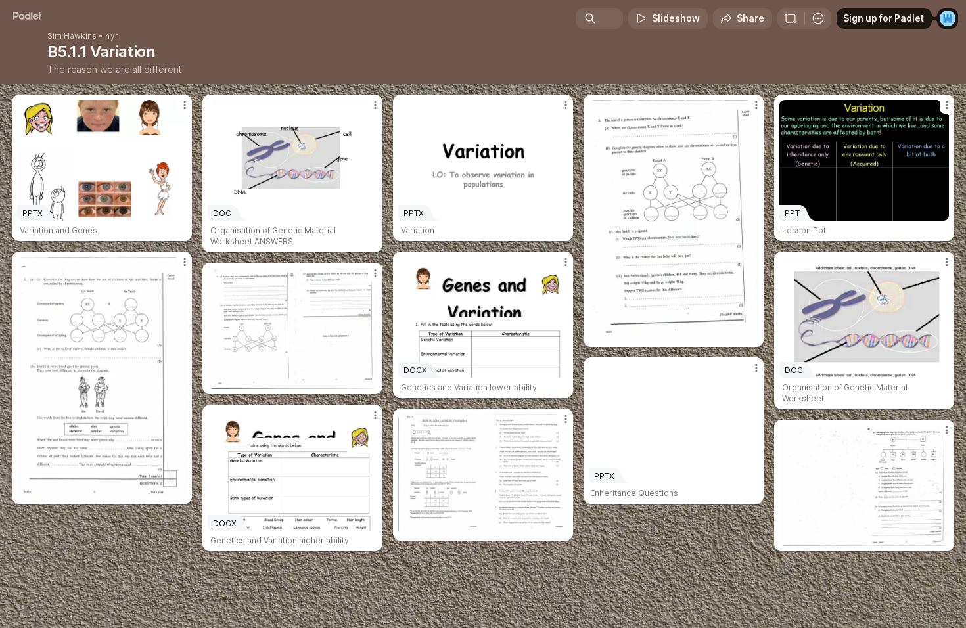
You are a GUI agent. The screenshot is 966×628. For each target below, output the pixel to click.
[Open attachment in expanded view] (673, 221)
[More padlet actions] (818, 18)
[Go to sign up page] (947, 18)
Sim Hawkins (72, 36)
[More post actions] (184, 105)
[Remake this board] (790, 18)
